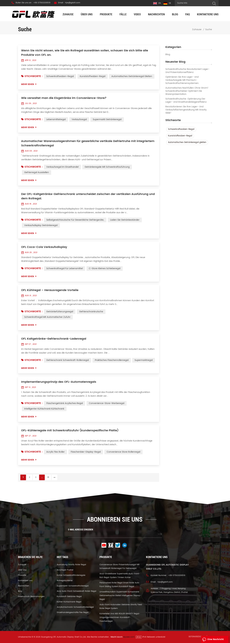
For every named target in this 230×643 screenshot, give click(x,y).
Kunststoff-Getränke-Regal (69, 596)
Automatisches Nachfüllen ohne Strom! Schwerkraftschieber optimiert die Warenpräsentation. (186, 91)
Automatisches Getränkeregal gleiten (187, 142)
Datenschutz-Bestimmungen (31, 596)
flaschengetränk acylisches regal (64, 403)
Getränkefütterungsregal (59, 311)
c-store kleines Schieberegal (104, 268)
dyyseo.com (129, 637)
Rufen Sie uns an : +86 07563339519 (33, 3)
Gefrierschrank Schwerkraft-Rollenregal (67, 360)
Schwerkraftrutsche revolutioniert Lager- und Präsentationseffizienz (187, 71)
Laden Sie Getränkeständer (124, 220)
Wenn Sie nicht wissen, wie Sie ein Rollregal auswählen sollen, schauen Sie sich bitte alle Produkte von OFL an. (84, 52)
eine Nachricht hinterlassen (215, 640)
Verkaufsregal (79, 119)
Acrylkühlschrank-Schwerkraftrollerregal (75, 607)
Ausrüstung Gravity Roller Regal (71, 564)
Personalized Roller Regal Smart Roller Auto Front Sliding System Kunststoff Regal (119, 584)
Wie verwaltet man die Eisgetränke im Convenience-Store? (64, 98)
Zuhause (68, 14)
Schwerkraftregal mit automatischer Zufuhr (47, 317)
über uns (87, 14)
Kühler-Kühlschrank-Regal (69, 601)
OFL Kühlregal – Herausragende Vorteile (49, 290)
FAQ (187, 14)
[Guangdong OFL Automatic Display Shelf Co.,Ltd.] (33, 14)
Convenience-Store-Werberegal (106, 403)
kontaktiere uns (208, 14)
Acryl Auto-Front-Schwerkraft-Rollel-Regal (76, 591)
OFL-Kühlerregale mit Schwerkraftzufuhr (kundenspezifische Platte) (69, 430)
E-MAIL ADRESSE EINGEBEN (80, 529)
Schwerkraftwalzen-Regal (181, 129)
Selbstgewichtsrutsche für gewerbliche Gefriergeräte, (75, 220)
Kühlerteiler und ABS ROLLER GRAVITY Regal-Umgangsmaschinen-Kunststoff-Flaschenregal (120, 617)
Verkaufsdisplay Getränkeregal (40, 225)
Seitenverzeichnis (197, 636)
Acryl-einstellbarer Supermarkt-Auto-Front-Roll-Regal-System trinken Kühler (120, 575)
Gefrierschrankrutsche (91, 311)
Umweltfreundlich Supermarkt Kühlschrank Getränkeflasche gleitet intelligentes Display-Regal (120, 595)
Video (137, 14)
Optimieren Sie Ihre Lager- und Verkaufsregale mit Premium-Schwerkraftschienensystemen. (182, 80)
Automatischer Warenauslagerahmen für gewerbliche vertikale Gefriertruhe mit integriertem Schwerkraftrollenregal (87, 143)
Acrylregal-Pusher (65, 569)
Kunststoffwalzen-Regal (180, 135)
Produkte (106, 14)
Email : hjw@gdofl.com (69, 3)
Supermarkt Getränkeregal (107, 119)
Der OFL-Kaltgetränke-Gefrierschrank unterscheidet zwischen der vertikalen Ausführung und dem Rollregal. (88, 196)
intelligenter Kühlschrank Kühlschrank (44, 409)
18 (48, 477)
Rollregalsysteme (64, 580)
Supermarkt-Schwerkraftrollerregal (73, 585)
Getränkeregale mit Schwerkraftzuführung (107, 167)
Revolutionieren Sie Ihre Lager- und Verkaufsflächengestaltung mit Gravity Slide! (186, 110)
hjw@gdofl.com (165, 582)
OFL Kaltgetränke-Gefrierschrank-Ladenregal (53, 339)
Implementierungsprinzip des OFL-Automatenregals (58, 382)
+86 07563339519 (176, 575)
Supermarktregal (144, 360)
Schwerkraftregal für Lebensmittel (64, 268)
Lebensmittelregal (56, 119)
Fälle (123, 14)
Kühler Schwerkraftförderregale (71, 575)
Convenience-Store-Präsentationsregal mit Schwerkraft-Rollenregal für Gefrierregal (119, 566)
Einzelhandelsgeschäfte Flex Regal (72, 612)
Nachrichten (156, 14)
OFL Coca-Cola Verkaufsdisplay (44, 247)
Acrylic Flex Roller (55, 452)
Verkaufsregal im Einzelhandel (62, 167)
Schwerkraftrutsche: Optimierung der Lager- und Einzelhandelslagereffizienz (186, 100)
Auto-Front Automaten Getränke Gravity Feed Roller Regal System (121, 606)
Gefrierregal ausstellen (36, 172)
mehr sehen (27, 84)
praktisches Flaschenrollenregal (111, 360)
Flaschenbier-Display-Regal (86, 452)
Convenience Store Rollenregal (123, 452)
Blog (175, 14)
